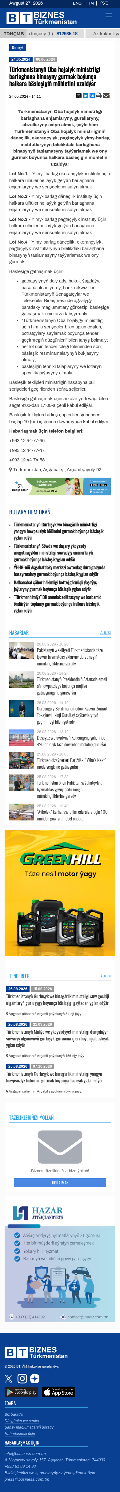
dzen (34, 1379)
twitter (9, 1379)
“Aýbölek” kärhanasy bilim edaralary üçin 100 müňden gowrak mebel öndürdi (72, 815)
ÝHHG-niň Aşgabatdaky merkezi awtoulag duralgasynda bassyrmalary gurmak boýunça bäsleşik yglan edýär (59, 570)
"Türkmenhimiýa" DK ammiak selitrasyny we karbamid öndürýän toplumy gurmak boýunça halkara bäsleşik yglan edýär (58, 604)
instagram (21, 1379)
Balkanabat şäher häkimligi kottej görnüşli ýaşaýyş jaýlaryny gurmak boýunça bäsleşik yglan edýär (55, 585)
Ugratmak (60, 1183)
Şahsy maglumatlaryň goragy (29, 1427)
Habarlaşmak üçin (20, 1434)
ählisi (105, 632)
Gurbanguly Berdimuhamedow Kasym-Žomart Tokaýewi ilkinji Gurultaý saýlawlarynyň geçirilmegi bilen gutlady (72, 715)
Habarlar (19, 632)
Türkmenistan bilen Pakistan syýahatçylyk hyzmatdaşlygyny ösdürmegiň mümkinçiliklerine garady (69, 789)
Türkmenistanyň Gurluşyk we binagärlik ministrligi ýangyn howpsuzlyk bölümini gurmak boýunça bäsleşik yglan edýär (58, 531)
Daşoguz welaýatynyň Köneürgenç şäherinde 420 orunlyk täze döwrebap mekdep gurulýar (71, 741)
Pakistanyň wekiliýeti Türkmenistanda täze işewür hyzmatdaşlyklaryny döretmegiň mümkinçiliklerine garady (70, 657)
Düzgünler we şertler (22, 1421)
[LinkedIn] (85, 95)
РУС (104, 3)
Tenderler (19, 976)
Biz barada (14, 1414)
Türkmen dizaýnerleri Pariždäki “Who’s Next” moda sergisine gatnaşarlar (71, 763)
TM (91, 3)
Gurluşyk (17, 47)
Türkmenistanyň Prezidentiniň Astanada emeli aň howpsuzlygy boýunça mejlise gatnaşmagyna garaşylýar (72, 686)
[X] (79, 95)
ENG (77, 3)
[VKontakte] (92, 95)
